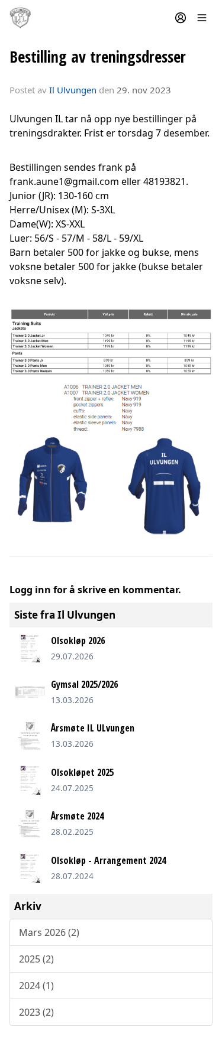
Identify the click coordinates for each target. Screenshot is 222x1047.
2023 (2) (36, 1012)
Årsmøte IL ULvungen (92, 727)
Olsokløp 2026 (78, 640)
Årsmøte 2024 (77, 815)
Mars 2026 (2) (49, 932)
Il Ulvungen (72, 90)
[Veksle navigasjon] (202, 17)
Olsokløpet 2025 (82, 772)
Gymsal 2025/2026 (84, 684)
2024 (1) (36, 985)
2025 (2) (36, 958)
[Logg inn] (180, 17)
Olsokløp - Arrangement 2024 (108, 860)
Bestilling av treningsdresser (97, 56)
